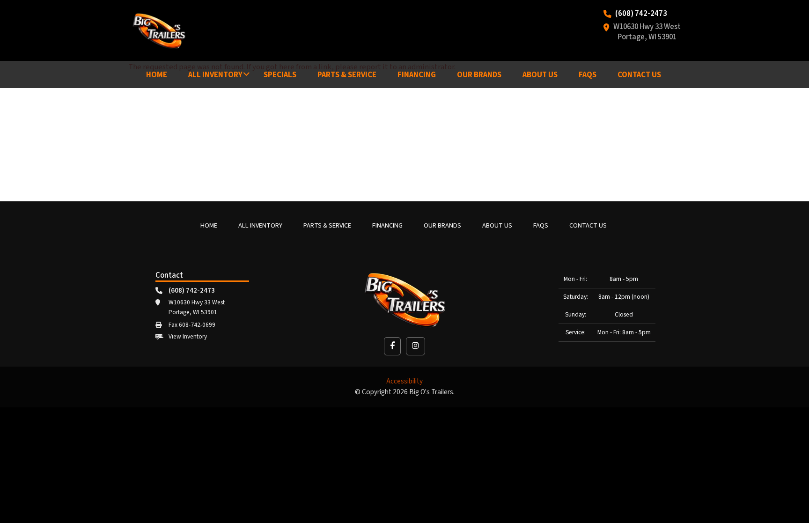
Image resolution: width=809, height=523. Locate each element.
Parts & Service (346, 75)
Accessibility (404, 381)
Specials (280, 75)
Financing (416, 75)
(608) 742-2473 (641, 14)
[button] (392, 346)
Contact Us (639, 75)
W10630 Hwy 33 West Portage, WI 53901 (647, 32)
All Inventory (215, 75)
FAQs (587, 75)
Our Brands (479, 75)
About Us (540, 75)
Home (156, 75)
